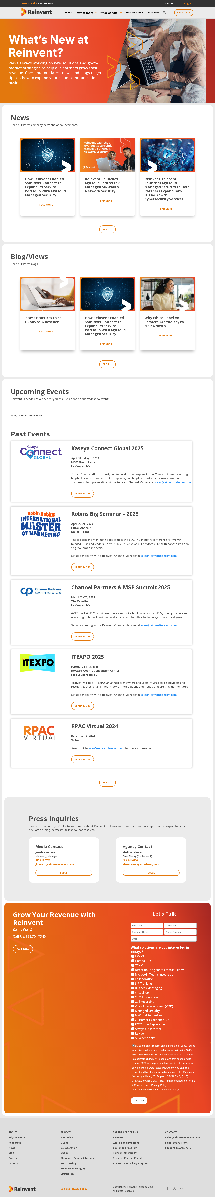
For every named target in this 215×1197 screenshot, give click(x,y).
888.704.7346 (45, 3)
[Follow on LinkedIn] (181, 1188)
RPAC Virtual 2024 (94, 726)
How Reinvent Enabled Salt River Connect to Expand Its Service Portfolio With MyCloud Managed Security (45, 187)
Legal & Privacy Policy (74, 1188)
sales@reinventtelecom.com (173, 482)
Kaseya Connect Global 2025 (107, 448)
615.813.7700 (42, 860)
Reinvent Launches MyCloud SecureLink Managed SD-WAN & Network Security (102, 185)
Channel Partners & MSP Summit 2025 (120, 587)
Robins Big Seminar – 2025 (105, 513)
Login (187, 3)
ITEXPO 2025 (87, 656)
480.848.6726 (130, 860)
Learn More (82, 493)
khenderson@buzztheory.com (141, 864)
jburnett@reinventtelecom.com (54, 864)
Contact (170, 3)
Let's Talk (183, 12)
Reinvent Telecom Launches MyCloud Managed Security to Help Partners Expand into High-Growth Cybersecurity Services (167, 189)
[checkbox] (164, 997)
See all (107, 229)
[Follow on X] (174, 1188)
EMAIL (64, 872)
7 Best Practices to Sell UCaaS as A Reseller (44, 319)
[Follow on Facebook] (167, 1188)
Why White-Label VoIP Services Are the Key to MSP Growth (164, 321)
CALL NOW (23, 949)
